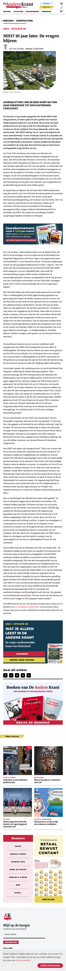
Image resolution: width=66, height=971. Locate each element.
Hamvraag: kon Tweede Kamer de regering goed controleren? (15, 824)
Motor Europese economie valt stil (47, 781)
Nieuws (7, 12)
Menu (61, 11)
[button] (61, 7)
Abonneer (47, 7)
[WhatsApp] (29, 675)
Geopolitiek (24, 20)
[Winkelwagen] (61, 3)
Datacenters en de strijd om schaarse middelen (46, 822)
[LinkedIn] (17, 675)
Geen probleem (50, 965)
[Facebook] (5, 675)
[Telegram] (23, 675)
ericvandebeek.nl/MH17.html (27, 607)
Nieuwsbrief (32, 12)
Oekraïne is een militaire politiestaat (15, 781)
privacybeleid (23, 960)
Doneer (47, 3)
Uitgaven (18, 12)
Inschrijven (11, 942)
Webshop (46, 12)
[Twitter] (11, 675)
